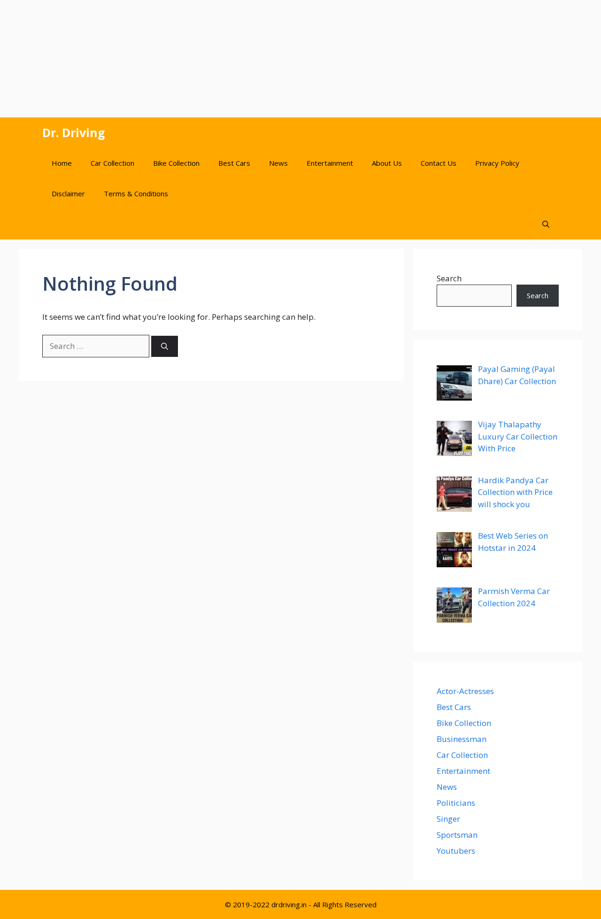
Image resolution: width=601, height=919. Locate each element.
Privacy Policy (497, 163)
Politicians (456, 802)
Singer (448, 818)
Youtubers (456, 850)
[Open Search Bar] (546, 224)
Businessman (461, 739)
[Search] (164, 346)
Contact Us (438, 163)
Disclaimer (68, 193)
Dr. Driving (73, 132)
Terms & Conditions (136, 193)
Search (449, 278)
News (278, 163)
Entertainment (330, 163)
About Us (387, 163)
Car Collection (112, 163)
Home (62, 163)
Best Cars (234, 163)
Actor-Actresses (465, 691)
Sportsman (457, 834)
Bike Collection (176, 163)
